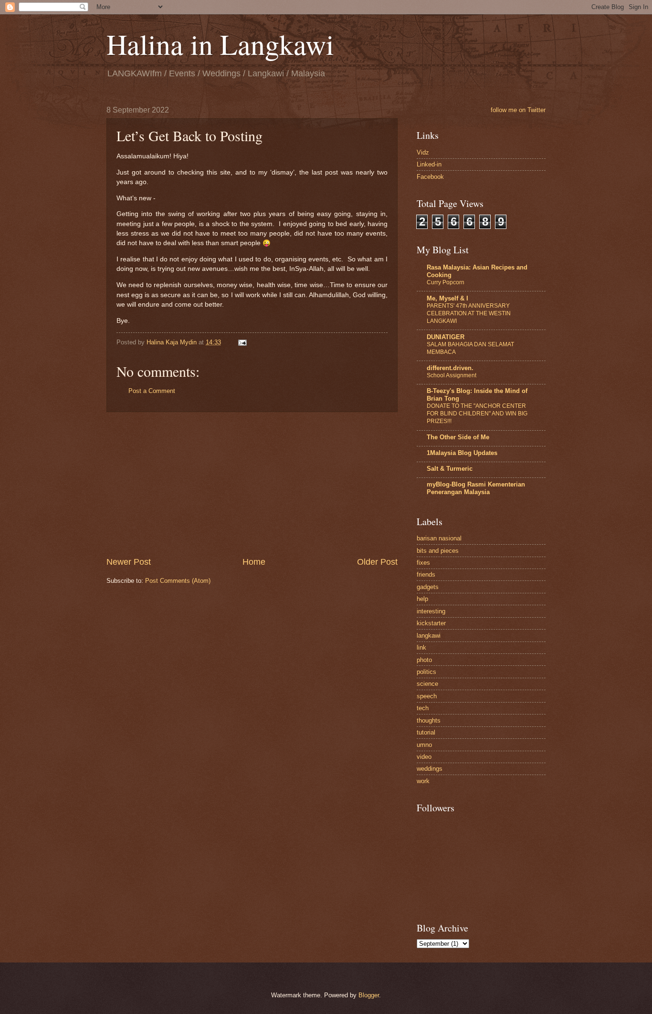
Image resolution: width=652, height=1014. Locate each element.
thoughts (429, 720)
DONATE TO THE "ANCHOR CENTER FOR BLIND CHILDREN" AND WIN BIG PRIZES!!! (477, 413)
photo (424, 659)
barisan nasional (439, 538)
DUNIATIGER (445, 337)
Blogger (368, 995)
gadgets (428, 586)
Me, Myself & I (447, 298)
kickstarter (431, 623)
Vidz (423, 152)
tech (423, 708)
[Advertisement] (252, 484)
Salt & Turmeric (450, 468)
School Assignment (451, 375)
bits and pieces (438, 550)
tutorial (426, 732)
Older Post (377, 562)
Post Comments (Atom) (177, 580)
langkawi (429, 635)
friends (426, 574)
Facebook (430, 176)
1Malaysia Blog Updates (462, 452)
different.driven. (450, 368)
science (427, 683)
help (422, 598)
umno (424, 744)
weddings (429, 768)
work (423, 781)
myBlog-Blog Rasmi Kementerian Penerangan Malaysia (476, 488)
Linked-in (429, 164)
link (421, 647)
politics (426, 671)
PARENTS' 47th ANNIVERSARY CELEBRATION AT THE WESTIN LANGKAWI (469, 313)
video (424, 756)
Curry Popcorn (445, 282)
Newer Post (128, 562)
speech (427, 696)
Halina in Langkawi (220, 44)
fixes (423, 562)
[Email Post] (242, 342)
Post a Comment (151, 390)
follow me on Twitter (518, 110)
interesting (431, 611)
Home (253, 562)
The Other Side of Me (458, 437)
